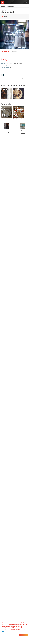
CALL (4, 59)
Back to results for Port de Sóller (8, 6)
